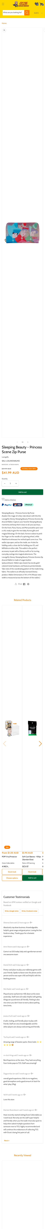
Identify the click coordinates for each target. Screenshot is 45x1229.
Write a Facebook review (29, 911)
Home (4, 23)
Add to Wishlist (10, 500)
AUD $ (36, 13)
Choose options (12, 878)
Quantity (5, 479)
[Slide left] (17, 442)
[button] (3, 4)
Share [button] (20, 584)
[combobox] (16, 12)
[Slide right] (27, 442)
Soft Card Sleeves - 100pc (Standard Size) (31, 858)
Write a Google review (12, 911)
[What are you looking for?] (27, 12)
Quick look (12, 872)
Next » (6, 1140)
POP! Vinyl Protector (9, 857)
